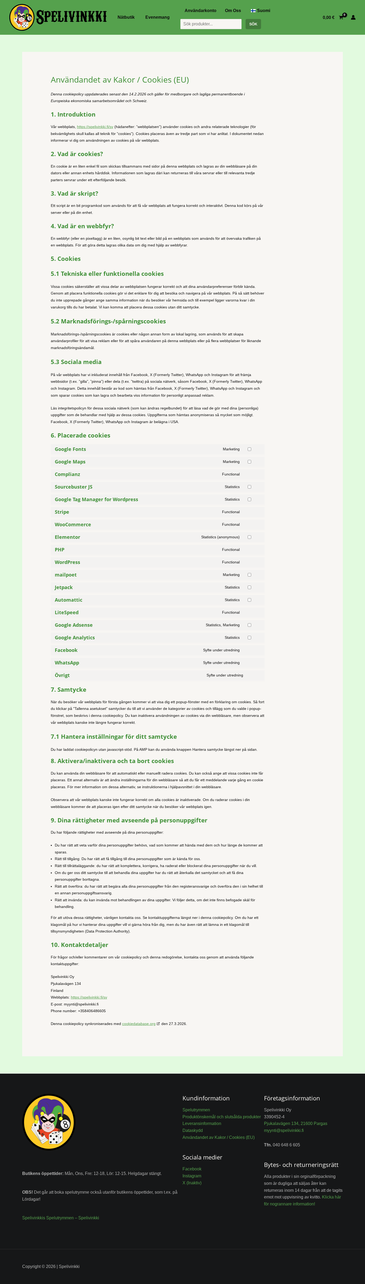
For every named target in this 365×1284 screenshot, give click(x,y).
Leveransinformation (202, 1123)
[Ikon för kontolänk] (353, 17)
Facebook (192, 1169)
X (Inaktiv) (192, 1183)
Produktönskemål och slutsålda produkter (222, 1117)
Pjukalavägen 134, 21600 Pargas (295, 1123)
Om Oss (233, 10)
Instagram (192, 1176)
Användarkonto (200, 10)
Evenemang (157, 17)
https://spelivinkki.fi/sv (95, 127)
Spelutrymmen (196, 1110)
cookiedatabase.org (139, 1024)
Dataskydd (193, 1130)
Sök (253, 24)
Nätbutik (126, 17)
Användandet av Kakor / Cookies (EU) (219, 1137)
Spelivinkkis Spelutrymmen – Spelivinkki (60, 1218)
